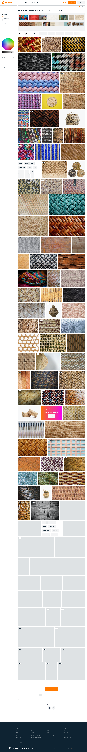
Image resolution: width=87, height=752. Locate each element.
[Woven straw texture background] (29, 44)
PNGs (36, 33)
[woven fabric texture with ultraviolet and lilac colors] (29, 101)
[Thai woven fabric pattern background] (73, 361)
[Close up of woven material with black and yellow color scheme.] (73, 44)
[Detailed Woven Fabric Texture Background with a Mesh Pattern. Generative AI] (67, 204)
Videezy (17, 732)
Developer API (18, 737)
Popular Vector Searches (36, 734)
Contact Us (49, 730)
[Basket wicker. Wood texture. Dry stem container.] (74, 583)
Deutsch (65, 734)
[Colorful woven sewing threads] (29, 135)
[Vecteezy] (7, 2)
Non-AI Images (6, 20)
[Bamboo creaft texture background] (29, 583)
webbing (21, 171)
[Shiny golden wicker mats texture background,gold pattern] (31, 617)
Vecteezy (17, 730)
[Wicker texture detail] (24, 510)
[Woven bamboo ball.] (76, 169)
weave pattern (52, 526)
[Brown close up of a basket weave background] (72, 510)
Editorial (33, 2)
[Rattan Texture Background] (32, 447)
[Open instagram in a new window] (22, 748)
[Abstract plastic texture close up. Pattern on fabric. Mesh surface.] (23, 566)
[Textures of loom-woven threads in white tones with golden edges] (70, 637)
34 (58, 695)
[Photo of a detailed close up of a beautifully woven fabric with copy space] (66, 447)
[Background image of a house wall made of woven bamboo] (29, 464)
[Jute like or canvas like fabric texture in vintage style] (65, 429)
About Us (48, 732)
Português (66, 732)
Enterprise (18, 734)
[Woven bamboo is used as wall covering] (76, 343)
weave (44, 522)
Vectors (15, 2)
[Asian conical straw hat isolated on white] (73, 599)
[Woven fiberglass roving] (73, 326)
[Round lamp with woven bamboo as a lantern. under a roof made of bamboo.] (36, 637)
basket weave (46, 534)
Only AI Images (6, 18)
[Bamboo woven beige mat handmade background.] (74, 413)
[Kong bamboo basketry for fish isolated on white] (52, 599)
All (3, 16)
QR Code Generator (19, 742)
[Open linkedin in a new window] (24, 748)
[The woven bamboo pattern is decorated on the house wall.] (23, 261)
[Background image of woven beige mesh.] (53, 343)
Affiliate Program (34, 732)
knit (32, 176)
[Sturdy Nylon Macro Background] (29, 528)
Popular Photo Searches (36, 735)
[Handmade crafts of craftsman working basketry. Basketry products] (29, 493)
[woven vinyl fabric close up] (31, 429)
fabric (32, 171)
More (38, 2)
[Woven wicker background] (72, 82)
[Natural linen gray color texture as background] (29, 245)
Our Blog (48, 734)
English (65, 728)
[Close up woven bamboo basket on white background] (28, 343)
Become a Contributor (51, 735)
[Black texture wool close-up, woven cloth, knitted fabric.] (74, 295)
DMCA (32, 730)
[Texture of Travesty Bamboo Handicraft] (52, 464)
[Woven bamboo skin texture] (29, 397)
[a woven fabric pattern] (53, 397)
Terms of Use (63, 748)
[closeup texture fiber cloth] (30, 599)
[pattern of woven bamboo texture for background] (74, 101)
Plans (60, 2)
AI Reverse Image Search (21, 739)
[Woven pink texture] (73, 310)
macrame (21, 176)
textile (29, 167)
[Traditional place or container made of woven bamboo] (29, 413)
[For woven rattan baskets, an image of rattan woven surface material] (72, 380)
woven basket (60, 33)
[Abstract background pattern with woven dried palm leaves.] (71, 671)
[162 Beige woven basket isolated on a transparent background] (72, 118)
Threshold (4, 57)
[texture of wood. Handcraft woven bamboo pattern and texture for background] (56, 245)
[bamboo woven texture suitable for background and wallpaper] (73, 655)
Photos (21, 2)
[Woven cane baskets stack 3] (58, 135)
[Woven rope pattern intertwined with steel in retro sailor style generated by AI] (43, 261)
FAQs (48, 728)
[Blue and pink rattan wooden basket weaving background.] (38, 82)
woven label (77, 33)
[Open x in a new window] (30, 748)
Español (65, 730)
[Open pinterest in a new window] (26, 748)
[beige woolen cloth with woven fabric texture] (73, 278)
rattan (27, 176)
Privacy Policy (68, 748)
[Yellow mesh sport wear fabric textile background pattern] (57, 566)
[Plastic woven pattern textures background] (73, 617)
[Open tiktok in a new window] (28, 748)
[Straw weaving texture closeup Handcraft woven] (34, 62)
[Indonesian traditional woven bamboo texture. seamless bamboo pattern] (31, 310)
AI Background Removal (20, 740)
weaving (44, 526)
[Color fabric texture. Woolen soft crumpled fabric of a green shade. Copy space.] (48, 478)
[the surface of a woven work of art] (31, 671)
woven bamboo (69, 33)
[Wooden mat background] (33, 204)
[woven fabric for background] (74, 135)
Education (18, 735)
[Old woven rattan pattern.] (29, 186)
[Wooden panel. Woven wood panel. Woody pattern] (53, 278)
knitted (26, 163)
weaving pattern (46, 530)
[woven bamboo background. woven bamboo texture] (36, 547)
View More (78, 24)
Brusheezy (18, 728)
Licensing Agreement (35, 728)
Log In (81, 2)
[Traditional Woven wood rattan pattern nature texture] (44, 380)
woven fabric (52, 33)
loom (20, 163)
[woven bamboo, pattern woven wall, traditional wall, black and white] (45, 510)
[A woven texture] (73, 152)
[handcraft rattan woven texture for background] (49, 326)
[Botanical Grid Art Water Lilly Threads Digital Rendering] (68, 62)
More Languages (67, 737)
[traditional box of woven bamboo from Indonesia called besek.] (48, 361)
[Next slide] (83, 33)
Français (65, 735)
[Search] (80, 7)
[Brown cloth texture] (74, 528)
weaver (32, 163)
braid (35, 167)
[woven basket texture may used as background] (51, 655)
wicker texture (22, 167)
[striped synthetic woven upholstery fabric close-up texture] (47, 152)
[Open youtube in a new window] (32, 748)
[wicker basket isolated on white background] (46, 493)
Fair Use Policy (74, 748)
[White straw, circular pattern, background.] (51, 583)
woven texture (43, 33)
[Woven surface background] (33, 226)
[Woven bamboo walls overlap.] (24, 380)
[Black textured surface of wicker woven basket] (47, 135)
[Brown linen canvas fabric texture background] (68, 493)
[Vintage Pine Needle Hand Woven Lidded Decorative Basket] (53, 310)
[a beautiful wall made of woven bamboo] (30, 655)
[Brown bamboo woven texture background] (51, 186)
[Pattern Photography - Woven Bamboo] (78, 245)
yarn (27, 171)
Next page (51, 689)
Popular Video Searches (36, 737)
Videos (26, 2)
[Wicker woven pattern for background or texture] (29, 295)
